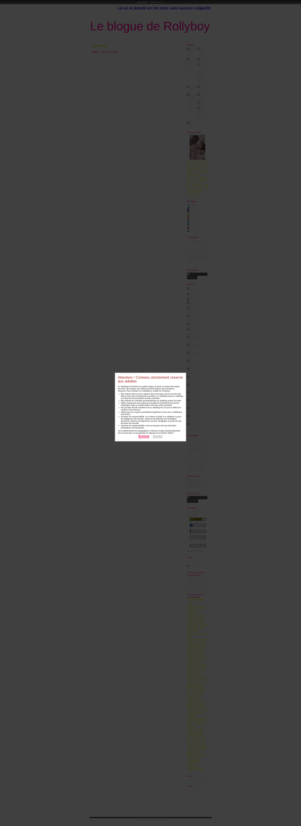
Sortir (158, 436)
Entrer (143, 436)
